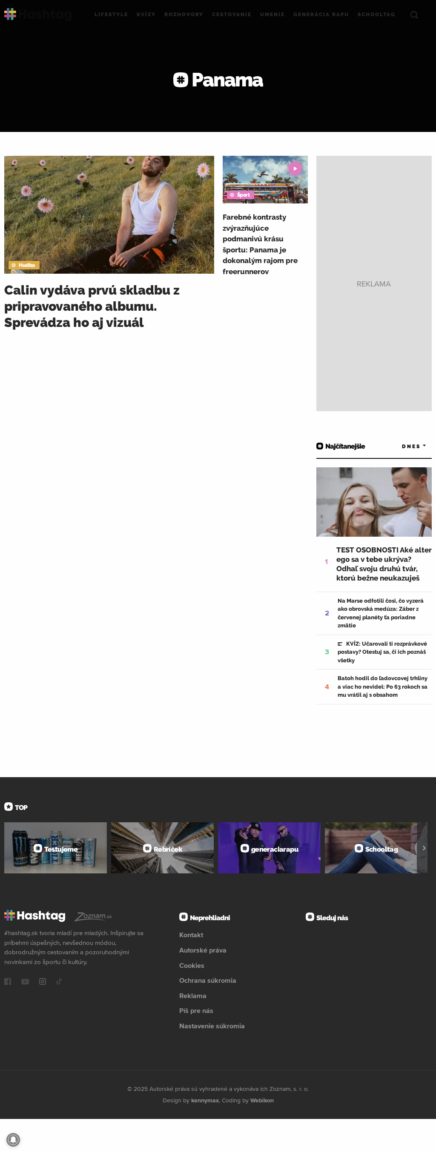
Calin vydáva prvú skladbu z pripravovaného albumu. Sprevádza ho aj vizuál (92, 306)
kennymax (205, 1100)
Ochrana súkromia (207, 980)
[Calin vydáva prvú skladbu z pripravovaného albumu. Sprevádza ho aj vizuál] (109, 215)
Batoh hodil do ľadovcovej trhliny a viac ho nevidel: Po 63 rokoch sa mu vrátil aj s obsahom (382, 686)
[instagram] (42, 982)
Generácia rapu (321, 14)
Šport (243, 195)
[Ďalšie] (424, 847)
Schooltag (377, 14)
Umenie (272, 14)
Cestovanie (232, 14)
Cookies (191, 965)
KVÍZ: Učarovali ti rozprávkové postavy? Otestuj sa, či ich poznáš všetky (382, 652)
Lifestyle (111, 14)
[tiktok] (59, 982)
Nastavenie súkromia (212, 1026)
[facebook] (7, 982)
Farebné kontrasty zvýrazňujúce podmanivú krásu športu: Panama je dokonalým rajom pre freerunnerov (260, 244)
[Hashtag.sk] (38, 14)
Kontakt (191, 934)
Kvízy (146, 14)
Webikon (262, 1100)
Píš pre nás (196, 1010)
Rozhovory (184, 14)
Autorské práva (203, 950)
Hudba (27, 265)
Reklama (193, 995)
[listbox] (402, 446)
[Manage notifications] (13, 1140)
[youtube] (25, 982)
